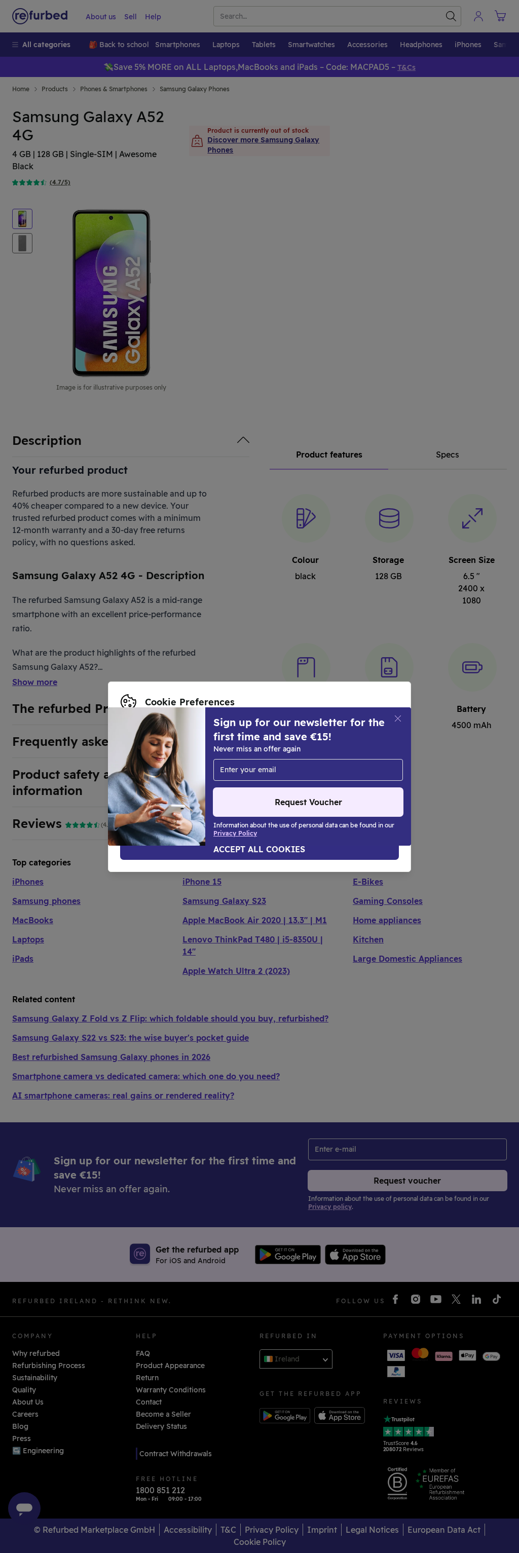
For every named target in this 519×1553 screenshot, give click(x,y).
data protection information (170, 766)
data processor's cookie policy (174, 776)
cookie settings (249, 755)
